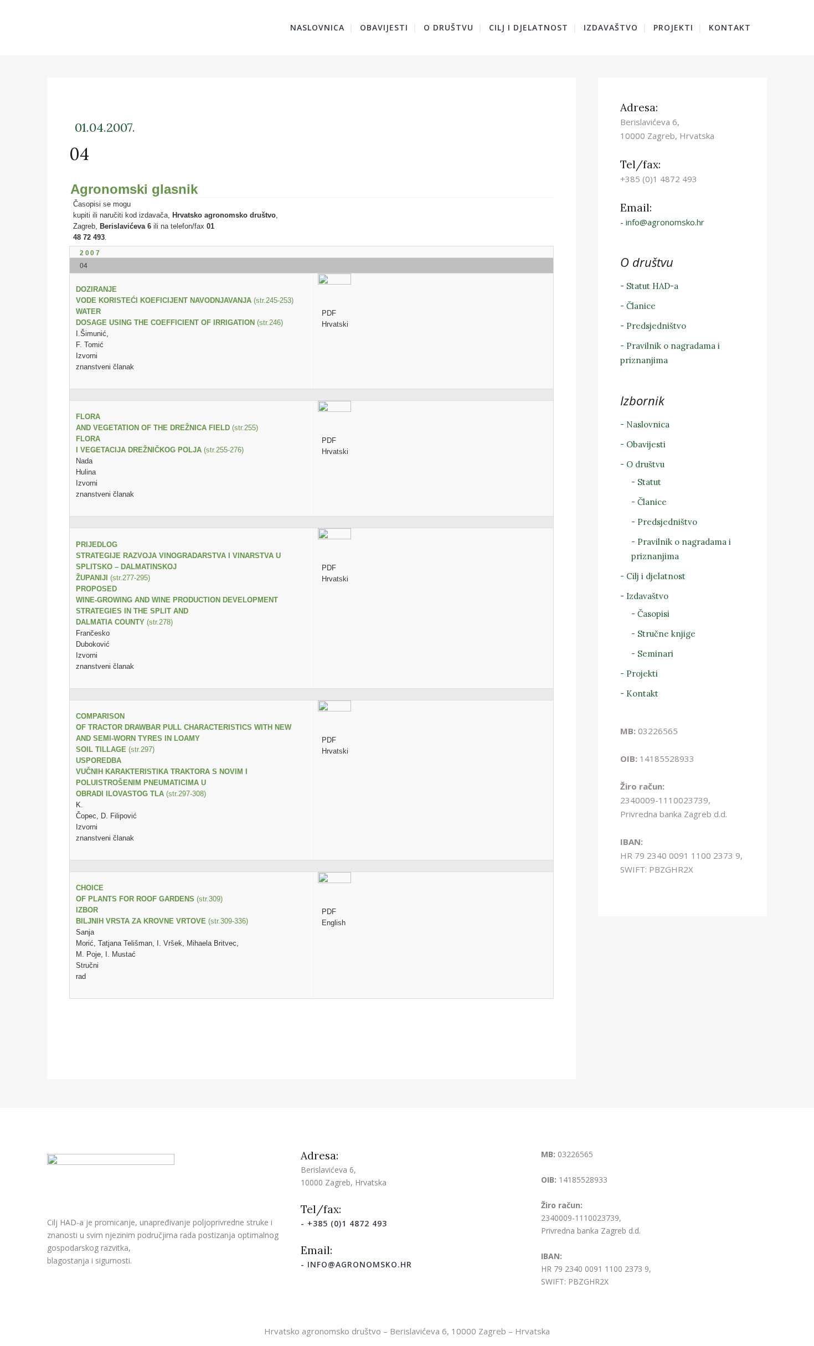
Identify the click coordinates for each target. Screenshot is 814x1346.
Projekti (642, 673)
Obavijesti (646, 444)
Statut (649, 482)
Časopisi (653, 613)
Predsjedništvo (656, 326)
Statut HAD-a (652, 286)
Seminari (655, 653)
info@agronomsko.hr (665, 222)
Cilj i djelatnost (656, 576)
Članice (641, 306)
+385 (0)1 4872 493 (347, 1223)
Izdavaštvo (647, 596)
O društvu (645, 464)
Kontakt (642, 693)
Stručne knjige (666, 633)
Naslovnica (647, 424)
